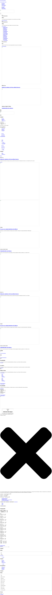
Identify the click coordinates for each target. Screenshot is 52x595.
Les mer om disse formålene (5, 500)
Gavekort (3, 7)
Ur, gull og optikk (5, 33)
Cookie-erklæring (2, 395)
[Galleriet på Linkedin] (3, 382)
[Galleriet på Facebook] (0, 382)
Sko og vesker (5, 30)
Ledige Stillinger (4, 5)
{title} (2, 503)
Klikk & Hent (3, 4)
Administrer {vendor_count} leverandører (7, 499)
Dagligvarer (4, 28)
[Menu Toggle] (0, 13)
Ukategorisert (3, 154)
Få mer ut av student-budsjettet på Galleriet (9, 229)
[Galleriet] (7, 12)
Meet (2, 375)
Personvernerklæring (2, 383)
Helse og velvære (5, 27)
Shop (2, 378)
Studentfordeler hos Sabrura (7, 108)
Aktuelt (3, 376)
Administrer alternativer (4, 498)
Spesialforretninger (5, 31)
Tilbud (2, 153)
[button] (26, 453)
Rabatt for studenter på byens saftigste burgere (11, 87)
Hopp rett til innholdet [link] (3, 0)
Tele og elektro (5, 32)
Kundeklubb (3, 3)
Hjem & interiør (5, 29)
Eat (2, 374)
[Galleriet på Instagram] (2, 382)
